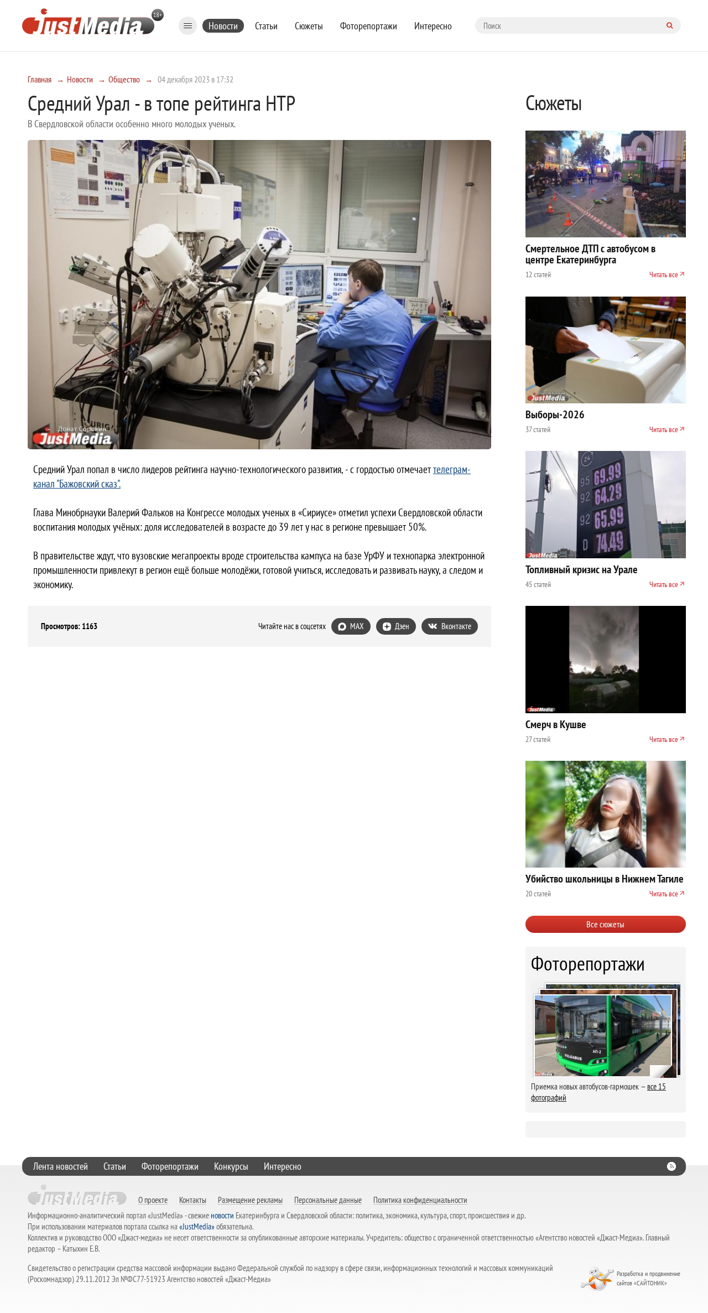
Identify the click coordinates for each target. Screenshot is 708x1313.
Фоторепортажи (368, 25)
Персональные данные (328, 1200)
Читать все (663, 274)
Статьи (266, 25)
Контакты (192, 1200)
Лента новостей (60, 1166)
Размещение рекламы (250, 1200)
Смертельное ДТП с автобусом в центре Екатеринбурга (590, 254)
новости (222, 1215)
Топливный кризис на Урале (581, 569)
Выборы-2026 (555, 414)
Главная (39, 79)
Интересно (433, 25)
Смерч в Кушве (555, 724)
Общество (124, 79)
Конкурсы (231, 1166)
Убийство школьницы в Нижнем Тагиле (604, 878)
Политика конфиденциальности (420, 1200)
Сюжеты (309, 25)
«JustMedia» (197, 1226)
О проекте (153, 1200)
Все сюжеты (605, 924)
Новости (223, 25)
